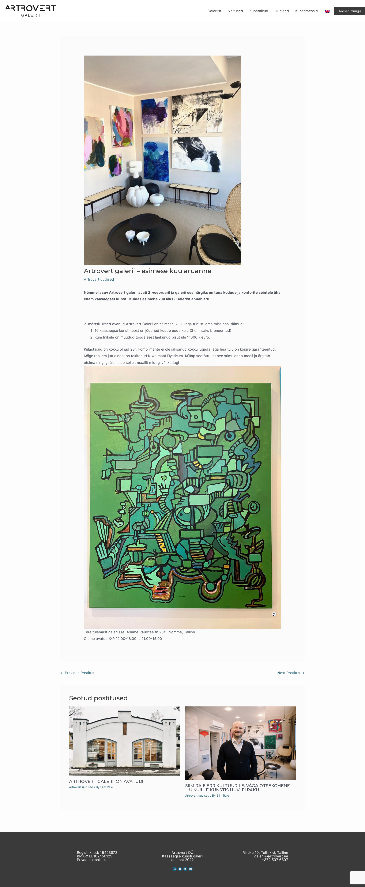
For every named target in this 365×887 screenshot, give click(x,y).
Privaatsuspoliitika (92, 860)
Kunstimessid (306, 11)
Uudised (282, 11)
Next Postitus (291, 673)
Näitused (235, 11)
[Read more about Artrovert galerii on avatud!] (124, 741)
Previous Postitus (77, 673)
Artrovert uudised (99, 279)
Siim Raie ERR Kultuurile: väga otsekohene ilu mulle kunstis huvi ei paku (237, 787)
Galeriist (214, 11)
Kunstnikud (258, 11)
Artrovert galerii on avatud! (106, 781)
